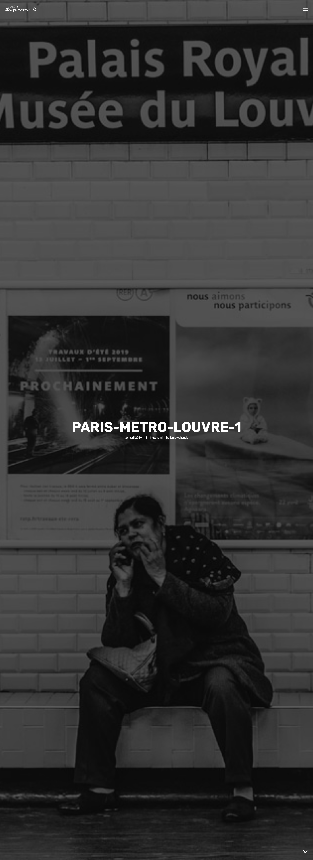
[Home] (21, 8)
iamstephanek (179, 437)
